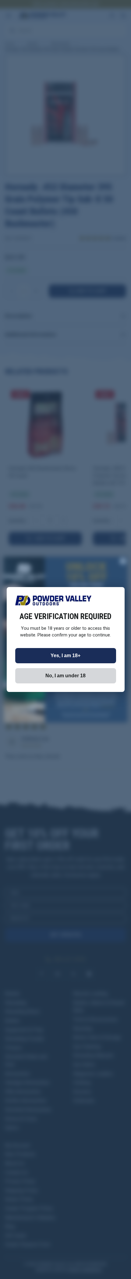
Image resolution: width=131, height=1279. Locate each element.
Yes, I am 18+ (65, 655)
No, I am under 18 (65, 675)
